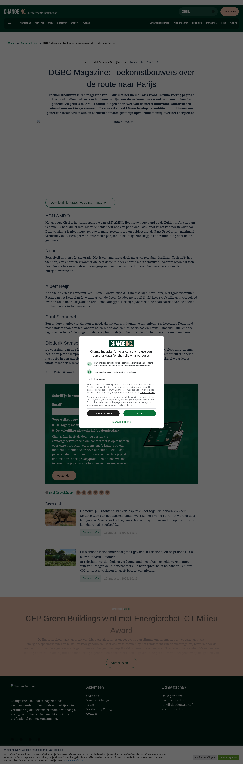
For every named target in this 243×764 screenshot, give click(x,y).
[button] (121, 379)
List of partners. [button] (147, 392)
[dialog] (121, 382)
